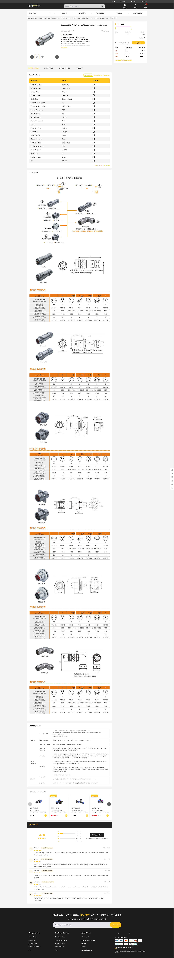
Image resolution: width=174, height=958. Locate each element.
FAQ (56, 950)
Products (64, 13)
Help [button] (132, 1)
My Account (85, 937)
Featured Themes (86, 950)
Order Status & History (88, 940)
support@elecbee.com (125, 947)
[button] (125, 6)
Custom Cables (138, 13)
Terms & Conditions (34, 946)
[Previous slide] (32, 57)
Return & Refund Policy (62, 940)
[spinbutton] (124, 28)
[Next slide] (57, 57)
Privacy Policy (33, 943)
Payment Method (60, 943)
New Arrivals (82, 13)
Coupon (113, 1)
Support (119, 13)
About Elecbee (100, 13)
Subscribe (116, 925)
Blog (30, 950)
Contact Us (144, 1)
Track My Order (59, 946)
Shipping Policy (59, 937)
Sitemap (83, 946)
